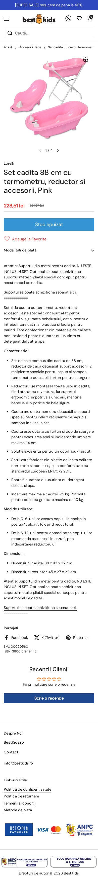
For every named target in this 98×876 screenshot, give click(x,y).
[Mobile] (68, 20)
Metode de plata (18, 810)
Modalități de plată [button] (20, 250)
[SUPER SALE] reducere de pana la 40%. (49, 5)
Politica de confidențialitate (27, 789)
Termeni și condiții (19, 803)
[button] (89, 19)
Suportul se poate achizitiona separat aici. (40, 292)
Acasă (8, 47)
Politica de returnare (21, 796)
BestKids (71, 873)
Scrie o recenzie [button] (49, 698)
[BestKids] (42, 19)
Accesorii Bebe (30, 47)
